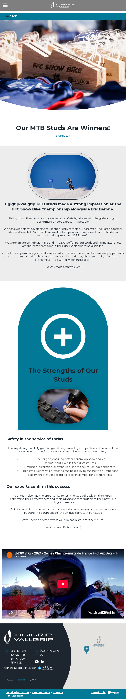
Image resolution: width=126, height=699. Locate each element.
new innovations (89, 509)
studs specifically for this (62, 228)
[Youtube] (37, 661)
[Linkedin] (42, 661)
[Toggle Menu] (5, 5)
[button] (94, 646)
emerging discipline (90, 246)
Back (13, 16)
